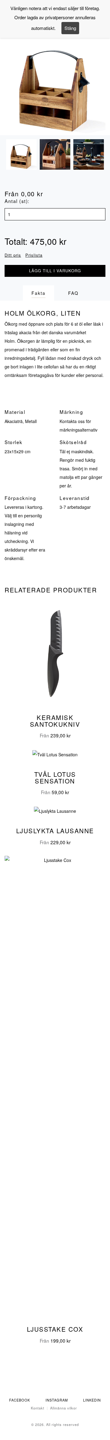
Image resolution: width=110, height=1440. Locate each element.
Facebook (19, 1400)
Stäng (70, 28)
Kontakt (37, 1408)
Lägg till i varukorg (55, 270)
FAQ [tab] (73, 293)
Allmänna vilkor (63, 1408)
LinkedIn (92, 1400)
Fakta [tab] (38, 293)
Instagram (57, 1400)
